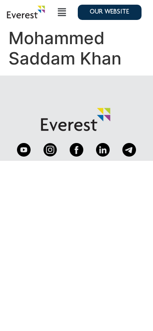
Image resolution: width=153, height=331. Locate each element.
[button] (62, 12)
